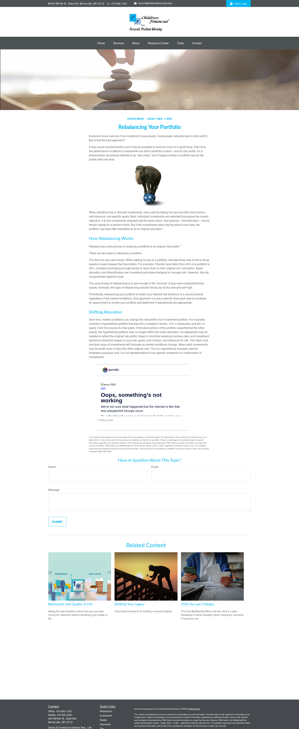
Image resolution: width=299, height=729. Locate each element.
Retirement (106, 711)
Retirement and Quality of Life (70, 604)
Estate (103, 720)
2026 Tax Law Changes (197, 604)
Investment (106, 715)
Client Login (240, 3)
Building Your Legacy (130, 604)
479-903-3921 (65, 715)
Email (154, 467)
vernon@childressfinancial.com (155, 3)
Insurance (105, 724)
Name (52, 467)
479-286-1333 (119, 3)
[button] (101, 43)
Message (54, 490)
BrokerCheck (194, 708)
